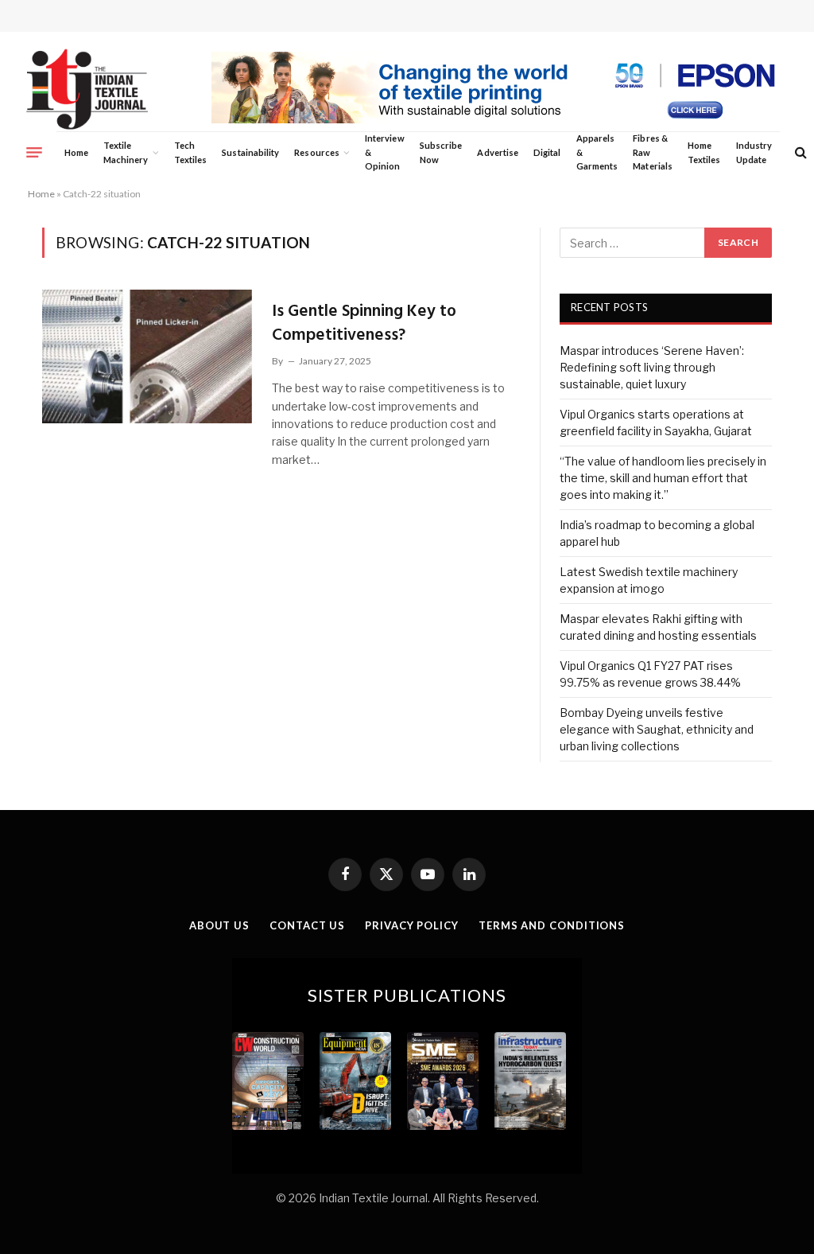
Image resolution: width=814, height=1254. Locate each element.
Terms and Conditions (552, 925)
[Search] (799, 152)
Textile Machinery (126, 152)
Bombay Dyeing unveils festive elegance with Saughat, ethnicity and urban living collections (657, 729)
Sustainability (250, 152)
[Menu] (34, 152)
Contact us (307, 925)
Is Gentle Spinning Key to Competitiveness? (364, 323)
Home (76, 152)
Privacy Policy (412, 925)
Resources (316, 152)
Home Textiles (704, 152)
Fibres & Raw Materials (653, 152)
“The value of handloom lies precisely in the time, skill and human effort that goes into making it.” (663, 477)
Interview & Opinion (385, 152)
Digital (546, 152)
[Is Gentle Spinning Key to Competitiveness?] (147, 356)
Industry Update (754, 152)
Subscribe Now (441, 152)
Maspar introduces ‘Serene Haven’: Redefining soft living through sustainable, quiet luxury (652, 367)
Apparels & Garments (597, 152)
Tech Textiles (190, 152)
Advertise (497, 152)
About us (219, 925)
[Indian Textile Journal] (87, 89)
